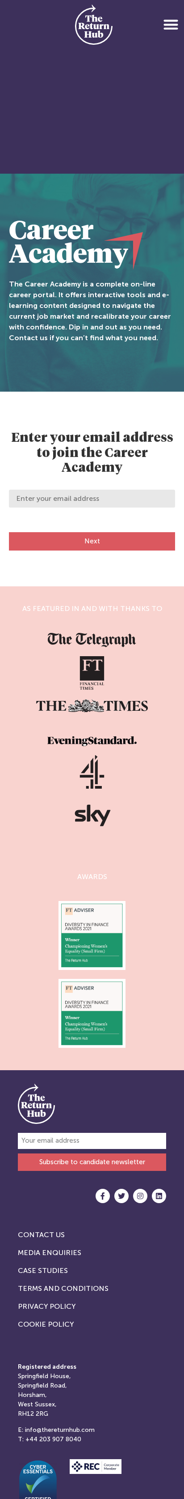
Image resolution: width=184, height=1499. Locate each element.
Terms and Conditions (63, 1288)
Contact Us (41, 1234)
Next (92, 541)
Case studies (43, 1270)
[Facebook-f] (103, 1196)
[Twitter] (121, 1196)
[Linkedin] (159, 1196)
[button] (171, 24)
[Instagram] (140, 1196)
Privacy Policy (46, 1306)
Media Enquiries (49, 1252)
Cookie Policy (46, 1324)
